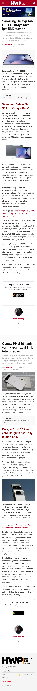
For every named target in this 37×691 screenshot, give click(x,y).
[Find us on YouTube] (8, 685)
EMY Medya (16, 667)
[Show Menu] (3, 3)
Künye (4, 671)
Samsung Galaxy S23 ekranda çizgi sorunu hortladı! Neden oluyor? (18, 213)
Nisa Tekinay (9, 44)
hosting (11, 675)
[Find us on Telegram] (13, 685)
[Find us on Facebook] (5, 685)
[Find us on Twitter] (2, 685)
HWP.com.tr (5, 675)
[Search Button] (34, 3)
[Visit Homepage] (18, 3)
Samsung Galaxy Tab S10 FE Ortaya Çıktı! (16, 98)
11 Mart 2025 (20, 44)
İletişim (10, 671)
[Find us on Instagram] (10, 685)
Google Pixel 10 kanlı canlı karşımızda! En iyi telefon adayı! (17, 422)
